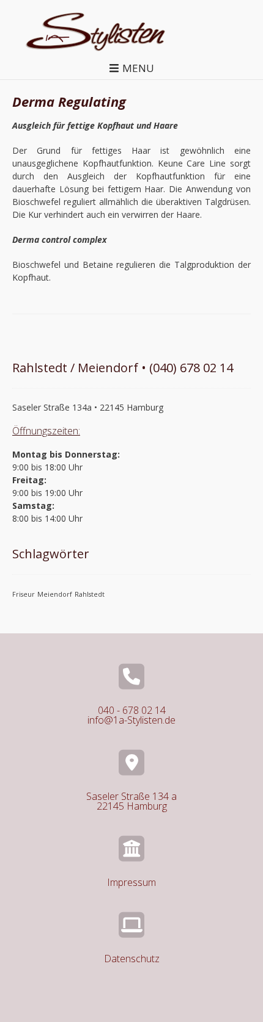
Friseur (23, 594)
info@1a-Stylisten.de (131, 720)
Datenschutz (132, 958)
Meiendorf (54, 594)
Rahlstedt (90, 594)
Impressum (131, 882)
